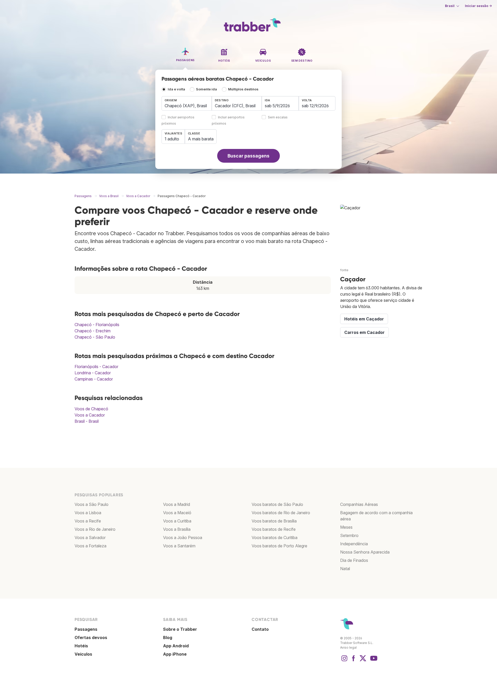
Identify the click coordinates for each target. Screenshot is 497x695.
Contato (260, 629)
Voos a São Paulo (91, 504)
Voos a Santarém (179, 545)
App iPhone (175, 654)
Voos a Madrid (176, 504)
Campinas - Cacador (94, 379)
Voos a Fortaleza (90, 545)
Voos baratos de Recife (274, 529)
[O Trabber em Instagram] (344, 660)
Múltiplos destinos (243, 89)
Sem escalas (278, 117)
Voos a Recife (88, 521)
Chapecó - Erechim (93, 330)
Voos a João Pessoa (182, 537)
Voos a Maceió (177, 512)
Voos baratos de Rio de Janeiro (281, 512)
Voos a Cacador (90, 415)
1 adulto (172, 138)
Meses (346, 527)
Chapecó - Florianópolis (97, 324)
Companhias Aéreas (359, 504)
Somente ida (206, 89)
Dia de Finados (354, 560)
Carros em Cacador (364, 332)
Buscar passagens (248, 156)
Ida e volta (176, 89)
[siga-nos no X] (363, 660)
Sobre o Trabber (180, 629)
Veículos (83, 654)
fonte (344, 270)
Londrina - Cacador (93, 372)
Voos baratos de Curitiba (274, 537)
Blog (167, 637)
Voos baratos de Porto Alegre (279, 545)
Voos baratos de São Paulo (277, 504)
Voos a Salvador (90, 537)
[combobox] (187, 103)
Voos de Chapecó (91, 408)
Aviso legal (348, 647)
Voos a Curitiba (177, 521)
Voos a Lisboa (88, 512)
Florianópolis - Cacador (96, 366)
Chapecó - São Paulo (95, 337)
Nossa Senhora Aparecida (365, 552)
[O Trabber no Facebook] (353, 660)
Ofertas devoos (91, 637)
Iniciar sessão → (478, 6)
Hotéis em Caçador (364, 318)
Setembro (349, 535)
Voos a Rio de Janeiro (95, 529)
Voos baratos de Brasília (274, 521)
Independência (354, 543)
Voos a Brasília (177, 529)
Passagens (86, 629)
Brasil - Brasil (87, 421)
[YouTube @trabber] (373, 660)
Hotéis (81, 645)
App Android (176, 645)
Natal (345, 568)
